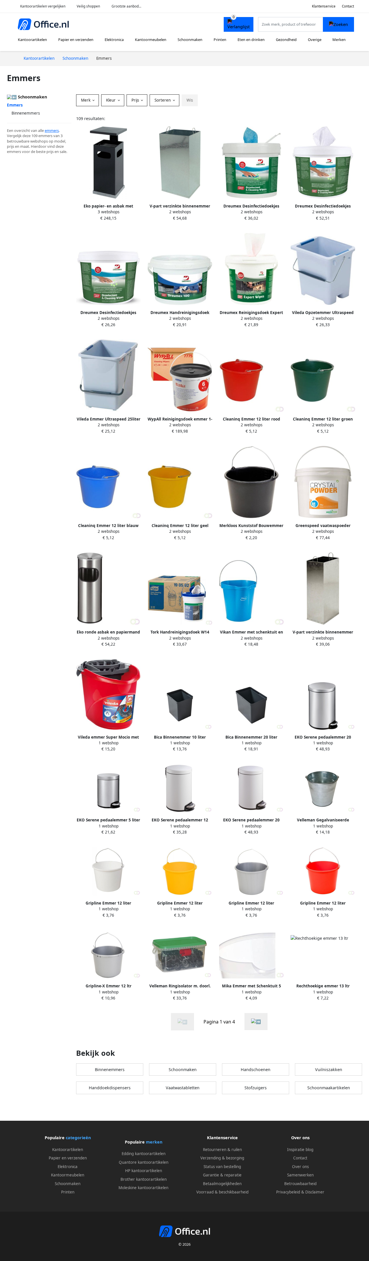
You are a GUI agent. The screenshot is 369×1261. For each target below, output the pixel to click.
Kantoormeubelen (150, 39)
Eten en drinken (251, 39)
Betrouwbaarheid (300, 1183)
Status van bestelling (222, 1166)
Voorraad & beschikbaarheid (222, 1192)
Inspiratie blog (300, 1149)
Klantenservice (324, 6)
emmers (52, 130)
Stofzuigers (255, 1087)
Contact (348, 6)
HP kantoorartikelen (143, 1170)
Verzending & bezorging (222, 1158)
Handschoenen (255, 1069)
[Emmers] (256, 1021)
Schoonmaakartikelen (328, 1087)
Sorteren (163, 100)
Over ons (300, 1166)
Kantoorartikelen (32, 39)
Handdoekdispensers (110, 1087)
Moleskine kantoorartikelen (143, 1187)
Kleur (111, 100)
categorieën (78, 1137)
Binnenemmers (26, 113)
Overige (314, 39)
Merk (86, 100)
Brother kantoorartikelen (144, 1179)
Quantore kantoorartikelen (143, 1162)
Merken (339, 39)
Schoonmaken (190, 39)
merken (154, 1142)
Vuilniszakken (328, 1069)
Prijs (135, 100)
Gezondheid (286, 39)
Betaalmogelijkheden (222, 1183)
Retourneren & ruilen (222, 1149)
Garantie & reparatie (222, 1175)
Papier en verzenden (75, 39)
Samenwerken (300, 1175)
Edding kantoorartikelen (143, 1153)
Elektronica (114, 39)
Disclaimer (314, 1192)
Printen (220, 39)
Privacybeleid (288, 1192)
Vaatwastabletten (182, 1087)
